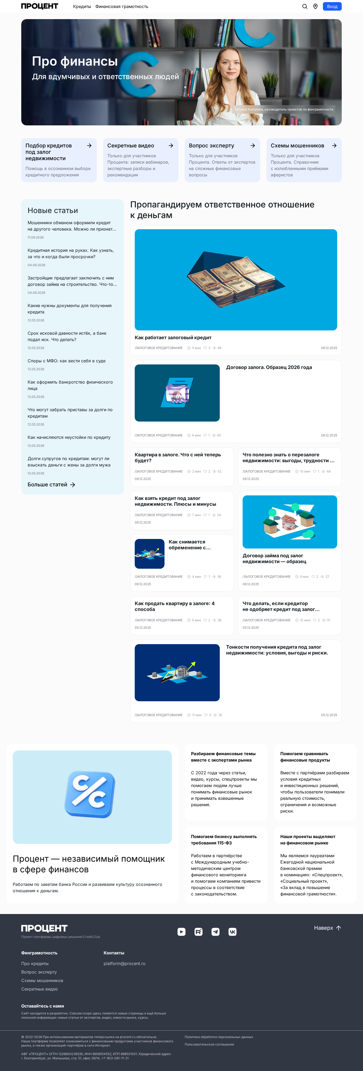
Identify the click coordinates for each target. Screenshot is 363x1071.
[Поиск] (305, 6)
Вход (332, 6)
